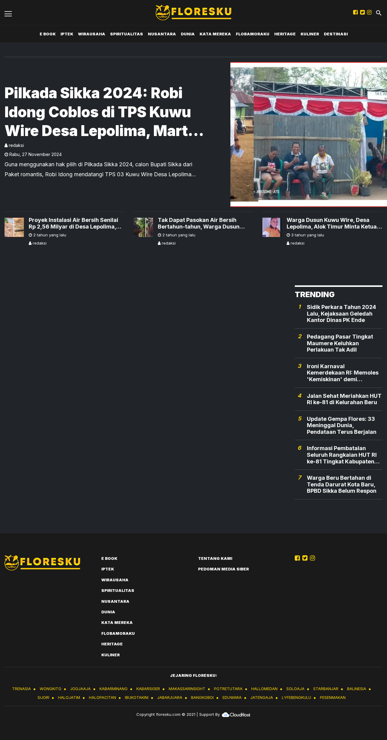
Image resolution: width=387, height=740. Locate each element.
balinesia (356, 688)
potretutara (228, 688)
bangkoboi (202, 697)
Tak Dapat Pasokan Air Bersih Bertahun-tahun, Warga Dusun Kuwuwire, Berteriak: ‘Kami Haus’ (202, 223)
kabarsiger (148, 688)
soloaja (295, 688)
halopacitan (102, 697)
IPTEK (66, 33)
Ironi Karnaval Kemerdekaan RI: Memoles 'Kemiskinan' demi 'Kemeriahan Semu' (343, 373)
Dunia (188, 33)
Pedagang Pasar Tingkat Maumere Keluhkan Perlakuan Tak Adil (340, 343)
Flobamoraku (252, 33)
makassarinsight (187, 688)
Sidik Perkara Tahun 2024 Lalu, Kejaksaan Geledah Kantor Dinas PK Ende (341, 313)
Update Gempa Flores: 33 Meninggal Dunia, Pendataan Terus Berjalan (341, 425)
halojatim (69, 697)
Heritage (285, 33)
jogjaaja (80, 688)
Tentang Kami (215, 558)
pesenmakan (333, 697)
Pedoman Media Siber (223, 568)
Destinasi (336, 33)
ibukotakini (136, 697)
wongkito (50, 688)
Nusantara (162, 33)
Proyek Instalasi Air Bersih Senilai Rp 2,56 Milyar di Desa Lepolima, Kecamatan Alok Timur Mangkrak (74, 223)
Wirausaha (91, 33)
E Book (48, 33)
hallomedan (264, 688)
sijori (43, 697)
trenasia (21, 688)
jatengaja (261, 697)
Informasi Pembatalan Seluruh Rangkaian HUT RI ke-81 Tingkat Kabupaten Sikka (342, 455)
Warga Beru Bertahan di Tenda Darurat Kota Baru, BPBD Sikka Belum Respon (341, 484)
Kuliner (310, 33)
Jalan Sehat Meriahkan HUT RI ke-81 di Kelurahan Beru (344, 399)
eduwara (232, 697)
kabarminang (113, 688)
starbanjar (325, 688)
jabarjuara (169, 697)
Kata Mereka (215, 33)
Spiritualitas (126, 33)
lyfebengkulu (296, 697)
